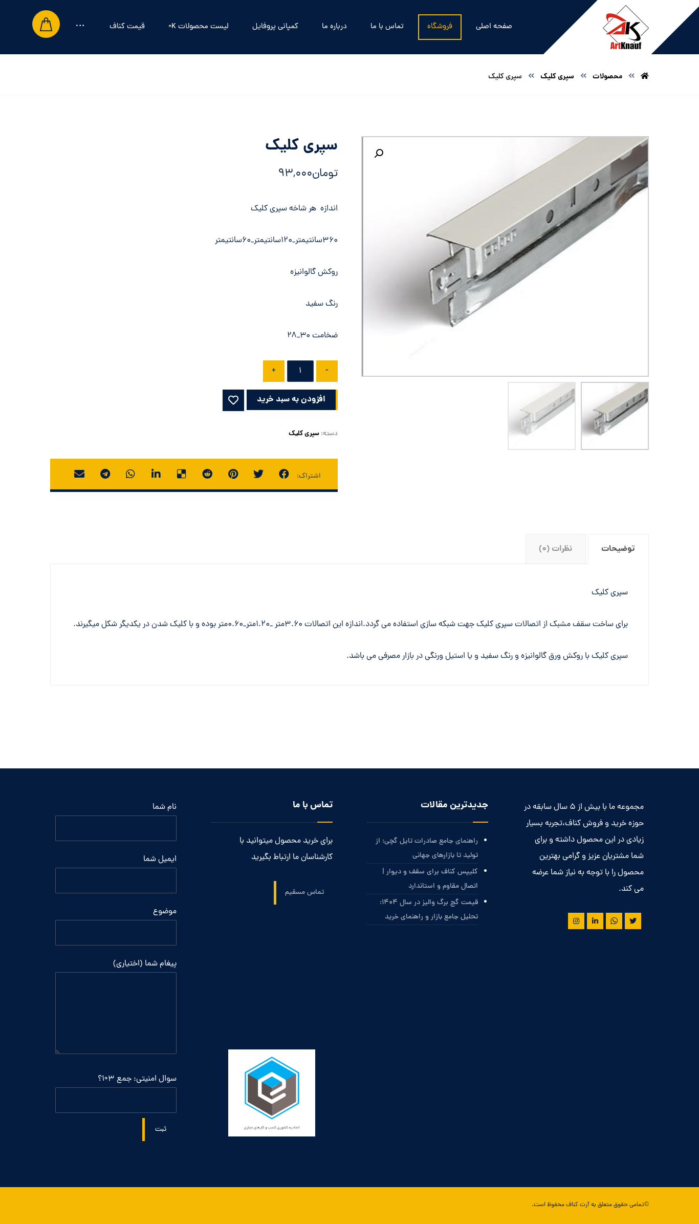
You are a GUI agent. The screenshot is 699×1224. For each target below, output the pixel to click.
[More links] (80, 27)
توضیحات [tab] (618, 549)
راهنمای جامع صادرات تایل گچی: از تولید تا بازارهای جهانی (426, 848)
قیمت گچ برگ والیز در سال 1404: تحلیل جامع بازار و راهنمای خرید (428, 909)
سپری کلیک (304, 433)
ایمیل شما (160, 859)
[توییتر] (633, 921)
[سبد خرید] (46, 24)
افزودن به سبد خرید (291, 399)
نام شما (164, 807)
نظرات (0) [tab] (555, 549)
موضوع (165, 912)
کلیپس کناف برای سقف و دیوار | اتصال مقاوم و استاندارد (429, 879)
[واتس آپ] (614, 921)
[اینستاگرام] (576, 921)
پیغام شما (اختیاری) (145, 964)
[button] (378, 153)
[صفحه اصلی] (645, 76)
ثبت (160, 1129)
